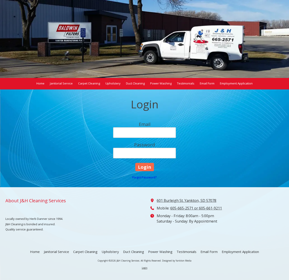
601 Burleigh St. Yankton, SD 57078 (186, 200)
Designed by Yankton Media (176, 260)
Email (144, 124)
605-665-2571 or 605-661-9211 (196, 208)
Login (144, 267)
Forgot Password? (144, 177)
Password (144, 145)
